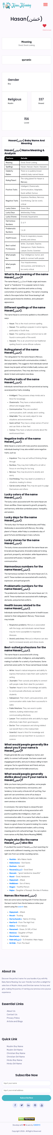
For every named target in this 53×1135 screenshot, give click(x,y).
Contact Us (12, 1014)
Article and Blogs (15, 1021)
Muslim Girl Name (15, 1050)
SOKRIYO (36, 1125)
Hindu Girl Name (14, 1063)
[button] (44, 4)
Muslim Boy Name (15, 1046)
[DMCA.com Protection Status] (26, 1119)
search (20, 907)
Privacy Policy (13, 1018)
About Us (11, 1011)
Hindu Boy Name (14, 1060)
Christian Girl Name (16, 1057)
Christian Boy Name (16, 1053)
